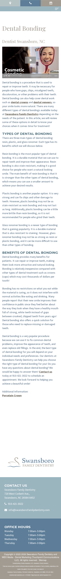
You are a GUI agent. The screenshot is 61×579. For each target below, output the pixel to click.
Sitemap (42, 560)
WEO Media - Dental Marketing (16, 557)
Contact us (45, 371)
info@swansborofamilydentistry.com (29, 510)
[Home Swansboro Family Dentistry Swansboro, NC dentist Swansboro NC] (30, 462)
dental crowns (19, 102)
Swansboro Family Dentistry (21, 114)
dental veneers (42, 102)
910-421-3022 (15, 503)
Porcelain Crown (12, 395)
